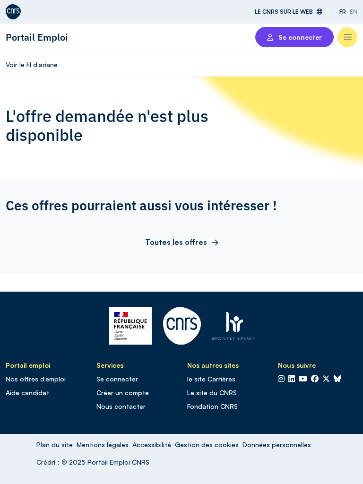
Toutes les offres (176, 242)
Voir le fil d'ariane (32, 64)
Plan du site (54, 445)
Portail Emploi (37, 37)
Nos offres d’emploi (36, 379)
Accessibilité (151, 445)
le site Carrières (211, 379)
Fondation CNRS (212, 406)
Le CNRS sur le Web (284, 11)
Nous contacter (121, 406)
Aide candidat (27, 393)
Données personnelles (276, 445)
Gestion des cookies (207, 445)
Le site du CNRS (212, 393)
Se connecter (117, 379)
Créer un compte (122, 393)
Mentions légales (103, 445)
